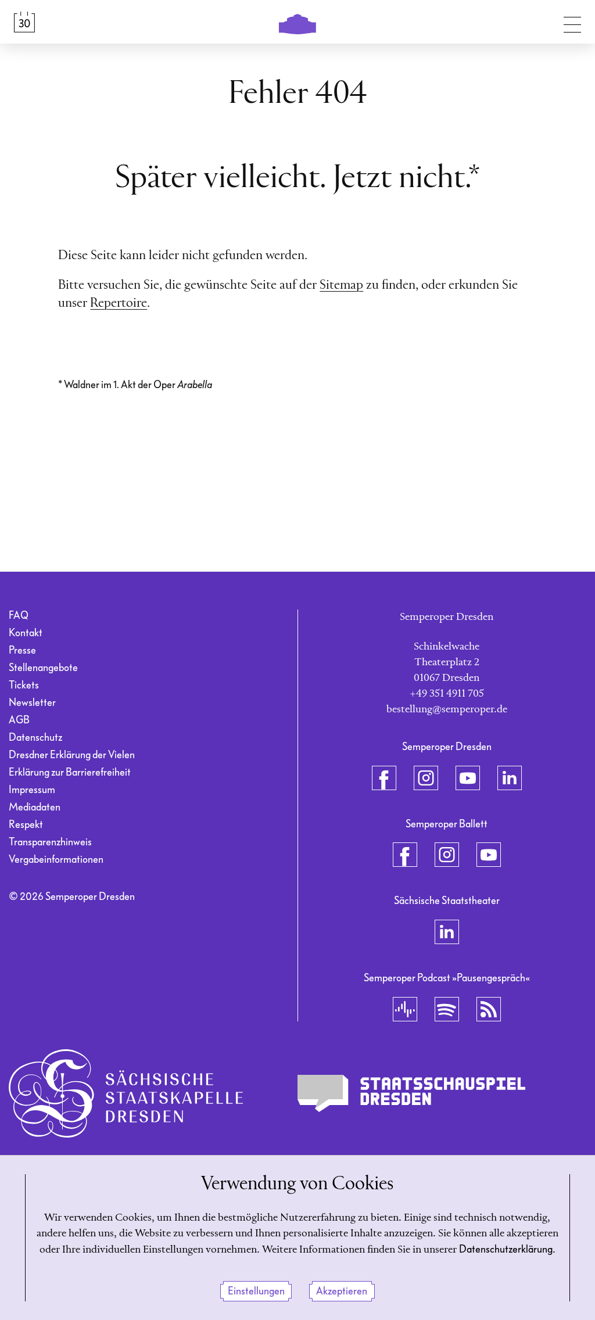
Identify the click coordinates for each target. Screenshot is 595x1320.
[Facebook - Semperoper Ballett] (405, 854)
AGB (19, 720)
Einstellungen (256, 1291)
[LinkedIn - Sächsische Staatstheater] (447, 932)
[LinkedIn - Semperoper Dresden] (509, 778)
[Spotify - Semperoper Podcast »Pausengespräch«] (447, 1009)
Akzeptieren (341, 1291)
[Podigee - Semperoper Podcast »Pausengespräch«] (405, 1009)
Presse (22, 650)
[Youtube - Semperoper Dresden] (468, 778)
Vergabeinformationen (56, 859)
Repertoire (118, 303)
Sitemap (341, 285)
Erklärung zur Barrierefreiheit (70, 772)
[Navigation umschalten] (572, 22)
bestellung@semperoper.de (446, 709)
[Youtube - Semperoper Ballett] (488, 854)
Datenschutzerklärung (506, 1249)
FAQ (18, 615)
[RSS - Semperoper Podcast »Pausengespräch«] (488, 1009)
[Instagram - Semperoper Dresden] (426, 778)
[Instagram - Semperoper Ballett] (447, 854)
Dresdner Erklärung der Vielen (72, 755)
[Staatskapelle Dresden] (126, 1093)
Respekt (26, 824)
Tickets (24, 685)
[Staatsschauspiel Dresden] (411, 1093)
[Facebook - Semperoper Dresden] (384, 778)
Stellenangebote (43, 667)
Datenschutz (35, 737)
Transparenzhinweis (50, 842)
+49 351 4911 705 (447, 693)
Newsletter (32, 702)
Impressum (32, 789)
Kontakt (25, 633)
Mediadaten (34, 807)
